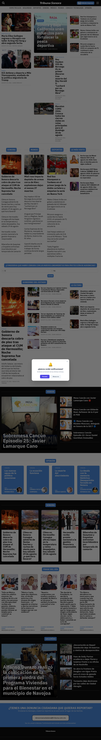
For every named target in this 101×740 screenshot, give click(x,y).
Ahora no (56, 376)
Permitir (44, 376)
